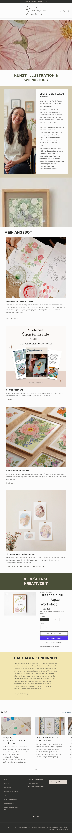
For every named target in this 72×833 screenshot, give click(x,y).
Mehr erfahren (11, 319)
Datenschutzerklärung (11, 791)
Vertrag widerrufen (58, 782)
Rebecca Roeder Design (19, 827)
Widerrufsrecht (41, 827)
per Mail (45, 620)
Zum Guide (9, 399)
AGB (5, 795)
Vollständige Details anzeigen (49, 646)
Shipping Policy (9, 803)
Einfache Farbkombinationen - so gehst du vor (15, 740)
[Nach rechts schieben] (40, 770)
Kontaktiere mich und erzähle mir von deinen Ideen (24, 566)
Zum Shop (9, 483)
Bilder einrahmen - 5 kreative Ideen (47, 739)
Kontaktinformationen (62, 829)
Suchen (6, 783)
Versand (50, 611)
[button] (4, 11)
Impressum (7, 787)
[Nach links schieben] (32, 770)
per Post (56, 620)
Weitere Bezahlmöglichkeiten (54, 642)
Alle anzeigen (66, 712)
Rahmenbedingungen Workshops (11, 809)
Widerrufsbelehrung (10, 799)
